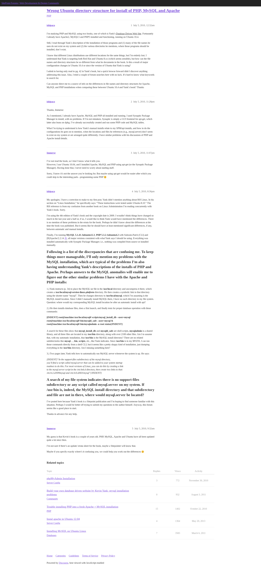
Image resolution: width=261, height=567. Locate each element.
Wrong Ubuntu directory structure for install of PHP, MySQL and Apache (113, 10)
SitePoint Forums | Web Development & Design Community (30, 3)
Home (50, 555)
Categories (61, 555)
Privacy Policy (108, 555)
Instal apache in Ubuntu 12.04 (63, 518)
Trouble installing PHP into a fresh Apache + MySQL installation (82, 506)
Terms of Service (90, 555)
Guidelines (74, 555)
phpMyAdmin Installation (61, 478)
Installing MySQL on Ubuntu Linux (66, 531)
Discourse (63, 563)
